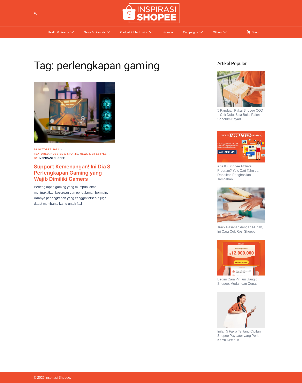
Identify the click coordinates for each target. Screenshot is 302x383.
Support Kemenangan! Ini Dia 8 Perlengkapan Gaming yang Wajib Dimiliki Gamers (72, 172)
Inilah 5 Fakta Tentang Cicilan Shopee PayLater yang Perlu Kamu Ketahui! (239, 336)
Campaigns (190, 32)
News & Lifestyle (94, 32)
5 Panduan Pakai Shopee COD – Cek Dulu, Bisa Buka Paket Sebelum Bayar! (240, 115)
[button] (35, 13)
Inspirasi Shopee (52, 158)
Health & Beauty (58, 32)
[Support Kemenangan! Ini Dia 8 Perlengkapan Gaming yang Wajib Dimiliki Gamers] (74, 112)
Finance (168, 32)
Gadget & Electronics (134, 32)
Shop (254, 32)
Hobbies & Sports (64, 153)
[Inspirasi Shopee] (151, 13)
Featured (41, 153)
